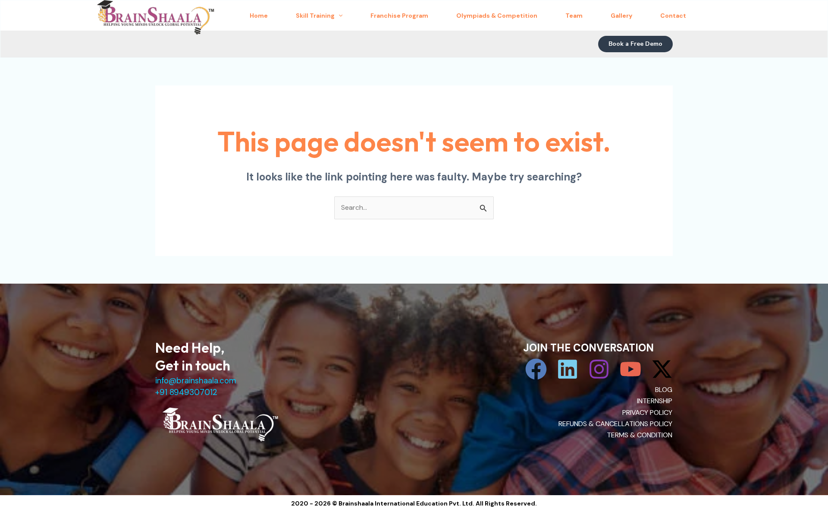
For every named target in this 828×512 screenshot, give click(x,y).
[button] (635, 44)
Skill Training (315, 15)
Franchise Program (399, 15)
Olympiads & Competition (496, 15)
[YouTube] (630, 369)
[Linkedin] (567, 369)
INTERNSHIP (654, 400)
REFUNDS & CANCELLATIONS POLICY (615, 423)
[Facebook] (536, 369)
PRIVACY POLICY (647, 412)
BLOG (663, 389)
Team (574, 15)
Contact (673, 15)
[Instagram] (599, 369)
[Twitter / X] (662, 369)
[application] (338, 15)
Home (259, 15)
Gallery (621, 15)
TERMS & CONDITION (639, 434)
